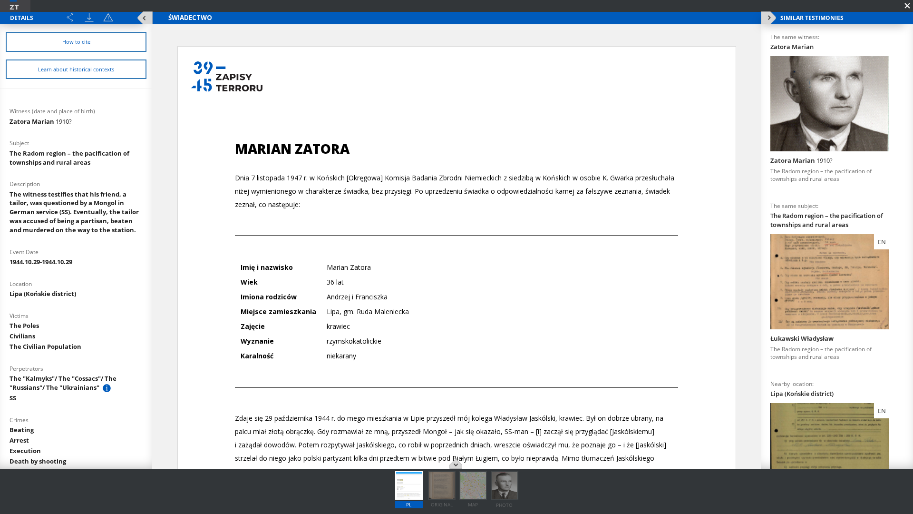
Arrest (19, 440)
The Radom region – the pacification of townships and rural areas (69, 158)
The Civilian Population (45, 346)
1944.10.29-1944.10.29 (41, 261)
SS (13, 398)
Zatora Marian (41, 121)
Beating (22, 429)
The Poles (24, 325)
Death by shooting (38, 461)
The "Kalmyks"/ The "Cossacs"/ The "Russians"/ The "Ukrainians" (63, 383)
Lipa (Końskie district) (43, 293)
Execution (25, 450)
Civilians (22, 336)
